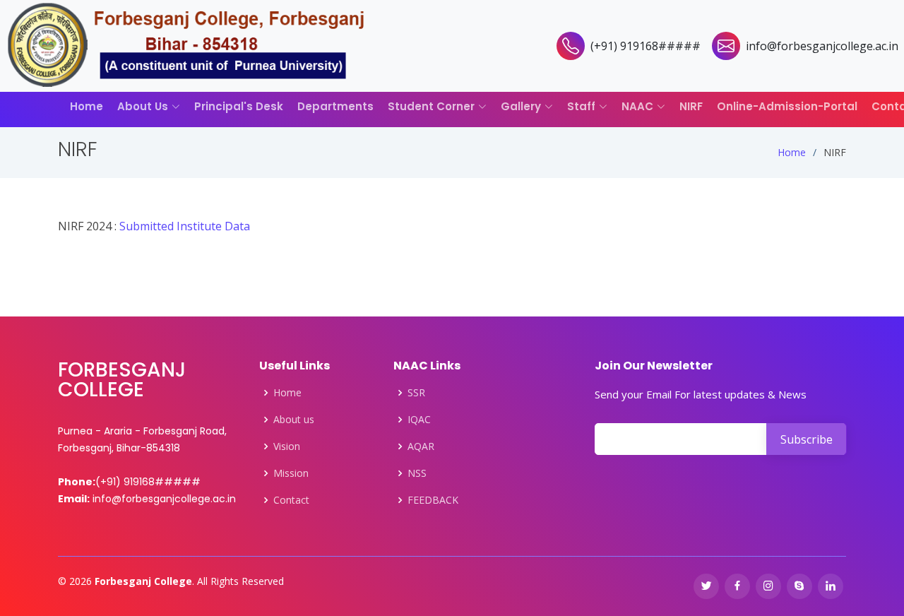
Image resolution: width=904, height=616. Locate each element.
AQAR (421, 446)
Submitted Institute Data (184, 226)
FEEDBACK (433, 500)
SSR (416, 393)
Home (86, 106)
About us (293, 420)
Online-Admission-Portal (787, 106)
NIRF (691, 106)
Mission (291, 473)
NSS (417, 473)
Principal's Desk (238, 106)
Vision (286, 446)
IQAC (419, 420)
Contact (291, 500)
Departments (335, 106)
